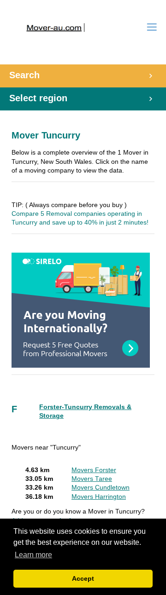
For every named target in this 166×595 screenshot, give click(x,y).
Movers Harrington (98, 496)
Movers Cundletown (100, 487)
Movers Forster (93, 470)
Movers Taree (91, 478)
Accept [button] (83, 578)
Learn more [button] (33, 555)
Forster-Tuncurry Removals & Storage (85, 411)
